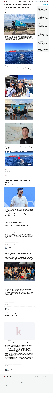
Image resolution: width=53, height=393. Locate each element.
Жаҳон (4, 387)
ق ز (45, 1)
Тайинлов (10, 4)
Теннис (6, 242)
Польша (6, 302)
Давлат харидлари (23, 387)
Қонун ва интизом (17, 4)
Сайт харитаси (41, 381)
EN (42, 1)
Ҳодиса (13, 4)
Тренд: (4, 4)
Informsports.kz (14, 260)
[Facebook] (12, 171)
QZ (40, 1)
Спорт (6, 169)
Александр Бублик (12, 242)
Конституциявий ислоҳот (23, 4)
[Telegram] (9, 171)
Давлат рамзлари (23, 384)
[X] (14, 171)
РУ (41, 1)
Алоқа (39, 382)
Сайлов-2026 (29, 4)
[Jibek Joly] (45, 4)
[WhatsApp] (7, 171)
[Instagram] (5, 171)
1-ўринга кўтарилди (24, 239)
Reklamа (40, 384)
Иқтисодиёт (5, 385)
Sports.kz (8, 320)
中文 (44, 1)
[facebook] (41, 376)
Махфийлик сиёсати (24, 382)
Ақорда (7, 4)
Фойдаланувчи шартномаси (25, 381)
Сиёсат (5, 382)
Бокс (9, 302)
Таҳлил (33, 1)
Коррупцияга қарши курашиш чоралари (26, 385)
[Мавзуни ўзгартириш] (36, 1)
